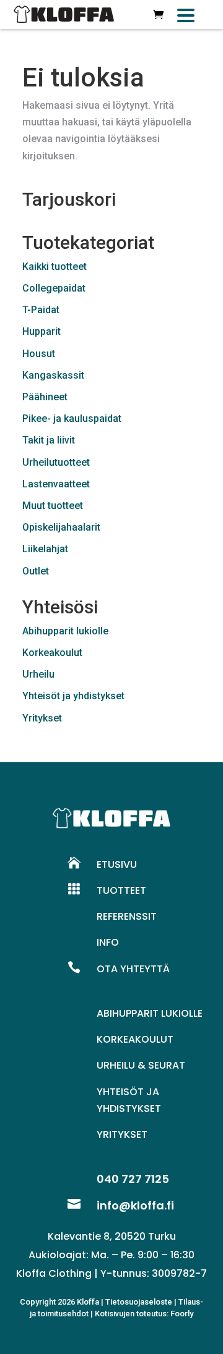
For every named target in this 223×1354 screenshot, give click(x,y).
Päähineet (45, 397)
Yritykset (42, 718)
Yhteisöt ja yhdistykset (73, 696)
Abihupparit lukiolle (65, 631)
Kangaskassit (53, 375)
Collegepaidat (53, 288)
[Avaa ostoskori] (158, 15)
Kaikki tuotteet (54, 266)
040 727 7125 (133, 1179)
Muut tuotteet (52, 505)
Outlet (35, 571)
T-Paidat (40, 310)
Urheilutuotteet (56, 462)
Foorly (181, 1313)
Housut (38, 354)
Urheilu (38, 674)
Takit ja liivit (48, 440)
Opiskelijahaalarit (61, 527)
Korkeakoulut (52, 652)
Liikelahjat (45, 549)
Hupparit (41, 331)
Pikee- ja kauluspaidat (71, 418)
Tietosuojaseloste (138, 1301)
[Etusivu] (63, 14)
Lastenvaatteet (56, 484)
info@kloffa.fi (135, 1205)
